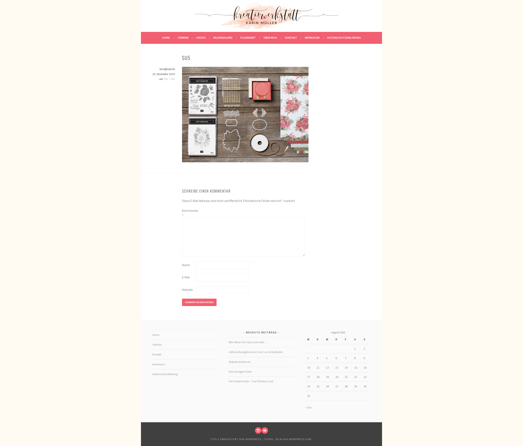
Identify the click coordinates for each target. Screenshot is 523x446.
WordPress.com (300, 439)
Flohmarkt (248, 37)
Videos (201, 37)
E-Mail (186, 277)
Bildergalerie (222, 37)
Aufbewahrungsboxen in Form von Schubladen (256, 352)
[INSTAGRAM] (258, 430)
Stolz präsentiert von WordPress (236, 439)
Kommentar (188, 212)
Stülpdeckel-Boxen (239, 362)
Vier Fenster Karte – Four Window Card (251, 381)
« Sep (308, 407)
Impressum (312, 37)
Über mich (270, 37)
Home (166, 37)
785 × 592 (169, 79)
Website (187, 290)
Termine (183, 37)
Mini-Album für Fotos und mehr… (248, 342)
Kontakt (291, 37)
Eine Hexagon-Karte (240, 371)
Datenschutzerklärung (344, 37)
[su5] (245, 161)
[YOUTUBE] (265, 430)
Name (186, 265)
